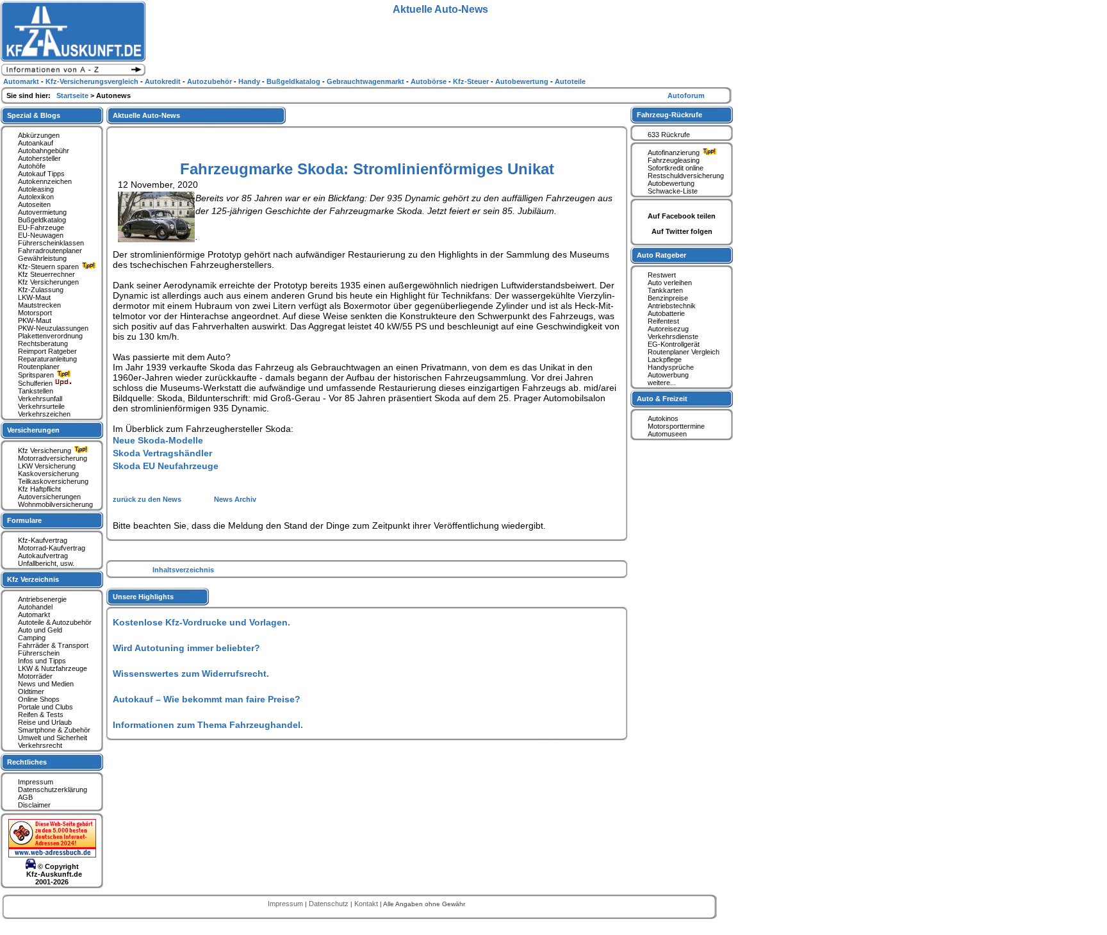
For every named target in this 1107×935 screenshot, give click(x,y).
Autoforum (686, 95)
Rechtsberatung (43, 343)
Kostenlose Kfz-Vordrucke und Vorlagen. (201, 622)
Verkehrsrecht (40, 745)
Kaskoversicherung (48, 473)
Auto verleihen (670, 282)
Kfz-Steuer (472, 81)
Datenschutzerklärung (52, 789)
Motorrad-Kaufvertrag (51, 548)
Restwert (662, 275)
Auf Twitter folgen (682, 231)
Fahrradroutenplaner (50, 250)
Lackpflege (665, 359)
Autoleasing (36, 189)
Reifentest (663, 321)
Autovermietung (42, 212)
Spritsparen (37, 375)
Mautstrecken (39, 305)
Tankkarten (665, 290)
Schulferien (36, 383)
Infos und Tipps (42, 661)
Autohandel (35, 607)
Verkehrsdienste (673, 336)
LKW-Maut (34, 297)
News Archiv (235, 499)
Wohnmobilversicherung (55, 504)
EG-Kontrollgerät (674, 344)
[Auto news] (73, 74)
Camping (31, 637)
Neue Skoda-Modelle (158, 440)
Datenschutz (329, 903)
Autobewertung (671, 183)
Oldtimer (31, 691)
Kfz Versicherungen (48, 282)
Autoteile (570, 81)
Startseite (73, 95)
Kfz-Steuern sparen (49, 266)
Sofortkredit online (675, 168)
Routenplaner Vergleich (683, 352)
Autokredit (164, 81)
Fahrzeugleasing (674, 160)
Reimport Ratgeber (47, 351)
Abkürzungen (39, 135)
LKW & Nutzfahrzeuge (52, 668)
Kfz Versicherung (45, 450)
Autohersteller (39, 158)
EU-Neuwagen (40, 235)
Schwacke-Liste (673, 191)
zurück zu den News (148, 499)
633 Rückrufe (669, 134)
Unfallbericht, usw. (46, 563)
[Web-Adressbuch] (52, 855)
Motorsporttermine (676, 426)
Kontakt (367, 903)
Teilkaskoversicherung (53, 481)
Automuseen (667, 434)
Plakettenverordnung (50, 336)
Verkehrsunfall (40, 398)
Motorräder (35, 676)
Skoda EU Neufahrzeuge (165, 466)
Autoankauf (35, 143)
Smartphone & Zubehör (54, 730)
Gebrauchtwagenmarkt (366, 81)
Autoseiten (34, 204)
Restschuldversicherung (686, 175)
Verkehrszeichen (44, 414)
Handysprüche (671, 367)
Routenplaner (39, 366)
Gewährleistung (42, 258)
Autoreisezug (668, 329)
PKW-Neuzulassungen (53, 328)
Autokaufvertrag (43, 555)
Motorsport (35, 313)
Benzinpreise (668, 298)
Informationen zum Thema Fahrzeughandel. (208, 725)
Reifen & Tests (40, 714)
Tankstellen (35, 391)
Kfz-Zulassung (40, 290)
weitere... (662, 382)
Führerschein (39, 653)
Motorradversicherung (52, 458)
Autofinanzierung (674, 152)
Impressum (35, 782)
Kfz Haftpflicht (39, 489)
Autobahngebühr (43, 150)
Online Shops (39, 699)
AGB (25, 797)
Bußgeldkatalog (42, 220)
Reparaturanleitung (47, 359)
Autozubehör (210, 81)
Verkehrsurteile (41, 406)
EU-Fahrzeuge (41, 227)
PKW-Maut (34, 320)
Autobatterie (666, 313)
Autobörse (429, 81)
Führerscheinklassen (51, 243)
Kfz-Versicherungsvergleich (92, 81)
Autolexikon (36, 197)
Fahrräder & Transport (53, 645)
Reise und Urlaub (45, 722)
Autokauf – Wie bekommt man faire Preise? (206, 699)
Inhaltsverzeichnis (183, 570)
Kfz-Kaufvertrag (42, 540)
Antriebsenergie (42, 599)
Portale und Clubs (45, 707)
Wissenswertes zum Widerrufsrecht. (191, 673)
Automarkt (34, 614)
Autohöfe (31, 166)
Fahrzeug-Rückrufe (669, 115)
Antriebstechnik (672, 306)
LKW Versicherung (47, 466)
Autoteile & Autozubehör (55, 622)
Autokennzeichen (45, 181)
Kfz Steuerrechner (46, 274)
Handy (250, 81)
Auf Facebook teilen (682, 216)
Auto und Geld (40, 630)
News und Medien (46, 684)
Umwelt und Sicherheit (52, 737)
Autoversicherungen (49, 497)
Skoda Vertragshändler (162, 453)
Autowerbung (668, 375)
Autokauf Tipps (41, 174)
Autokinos (663, 418)
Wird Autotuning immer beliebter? (186, 648)
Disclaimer (34, 805)
